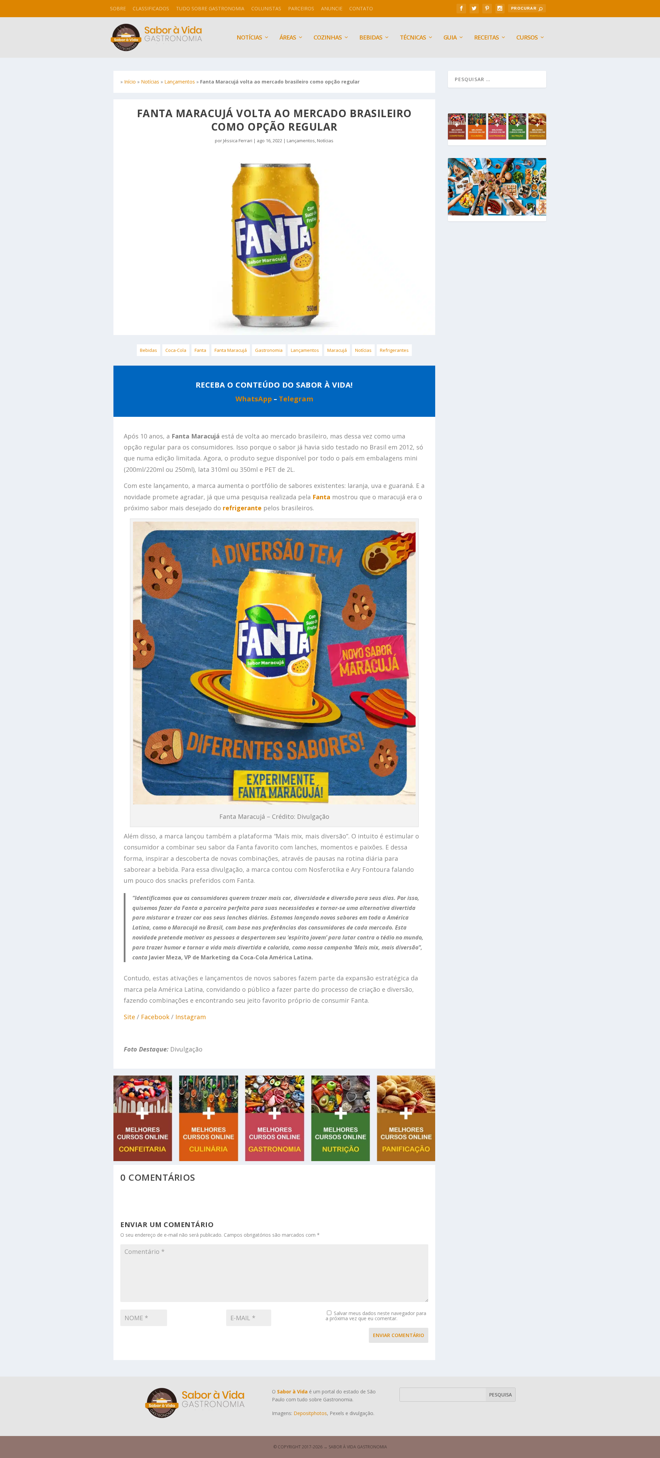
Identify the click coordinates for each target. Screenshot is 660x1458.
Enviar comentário (398, 1335)
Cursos (527, 38)
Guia (449, 38)
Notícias (150, 81)
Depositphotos (310, 1413)
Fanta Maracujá (230, 350)
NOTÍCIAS (249, 38)
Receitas (486, 38)
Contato (361, 8)
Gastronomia (269, 350)
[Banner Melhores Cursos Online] (274, 1159)
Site (129, 1017)
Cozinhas (328, 38)
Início (130, 81)
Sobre (118, 8)
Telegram (296, 398)
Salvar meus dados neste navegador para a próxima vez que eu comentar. (376, 1316)
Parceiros (301, 8)
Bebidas (370, 38)
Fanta (200, 350)
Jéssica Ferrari (237, 140)
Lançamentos (179, 81)
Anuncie (331, 8)
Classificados (151, 8)
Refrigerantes (394, 350)
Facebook (155, 1017)
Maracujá (337, 350)
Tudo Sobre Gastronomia (210, 8)
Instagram (190, 1017)
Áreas (287, 38)
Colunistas (266, 8)
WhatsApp (253, 398)
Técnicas (413, 38)
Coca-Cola (175, 350)
